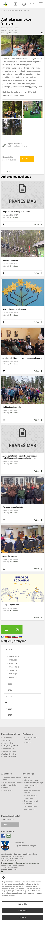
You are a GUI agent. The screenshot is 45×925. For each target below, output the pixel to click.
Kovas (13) (13, 670)
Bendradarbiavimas (9, 757)
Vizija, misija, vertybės (10, 746)
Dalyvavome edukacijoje (12, 507)
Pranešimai (25, 10)
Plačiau (36, 224)
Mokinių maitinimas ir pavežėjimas (31, 739)
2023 (10, 696)
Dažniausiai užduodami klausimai (32, 792)
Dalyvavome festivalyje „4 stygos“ (16, 212)
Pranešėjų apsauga (30, 795)
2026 (10, 650)
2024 (10, 690)
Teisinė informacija (30, 806)
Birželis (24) (13, 660)
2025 (10, 684)
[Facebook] (3, 836)
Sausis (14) (13, 677)
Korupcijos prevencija (31, 801)
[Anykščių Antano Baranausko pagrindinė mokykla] (5, 3)
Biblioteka (27, 742)
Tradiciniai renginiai (9, 754)
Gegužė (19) (13, 663)
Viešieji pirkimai (7, 790)
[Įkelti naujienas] (15, 4)
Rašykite (6, 825)
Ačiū (25, 159)
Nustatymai (22, 904)
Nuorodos (27, 777)
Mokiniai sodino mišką (11, 407)
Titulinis (4, 10)
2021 (10, 709)
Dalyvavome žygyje (10, 260)
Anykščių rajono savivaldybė (25, 846)
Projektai (5, 788)
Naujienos (14, 10)
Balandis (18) (14, 667)
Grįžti (8, 171)
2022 (10, 703)
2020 (10, 715)
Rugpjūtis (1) (14, 656)
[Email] (8, 836)
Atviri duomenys (29, 809)
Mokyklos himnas (8, 748)
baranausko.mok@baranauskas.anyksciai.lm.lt (22, 863)
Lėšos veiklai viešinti (9, 785)
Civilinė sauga (28, 804)
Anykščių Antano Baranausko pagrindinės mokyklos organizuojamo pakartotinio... (19, 457)
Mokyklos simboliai (9, 751)
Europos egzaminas (10, 605)
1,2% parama (28, 798)
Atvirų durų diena (9, 556)
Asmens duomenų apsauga (33, 783)
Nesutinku (22, 911)
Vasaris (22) (13, 674)
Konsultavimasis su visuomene (31, 787)
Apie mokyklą (7, 737)
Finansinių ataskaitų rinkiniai (12, 782)
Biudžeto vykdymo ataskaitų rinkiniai (12, 778)
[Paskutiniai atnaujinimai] (24, 4)
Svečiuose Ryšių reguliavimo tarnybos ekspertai (22, 358)
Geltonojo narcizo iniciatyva (14, 309)
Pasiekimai (6, 740)
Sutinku (23, 918)
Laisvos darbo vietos (31, 780)
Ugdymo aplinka (8, 743)
